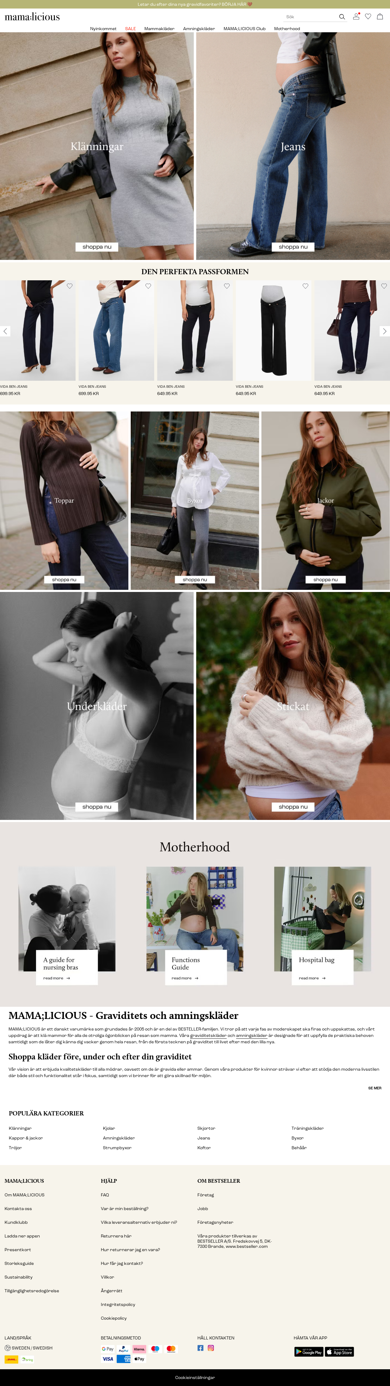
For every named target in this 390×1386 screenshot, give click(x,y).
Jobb (202, 1208)
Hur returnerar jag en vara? (130, 1249)
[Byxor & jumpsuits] (195, 500)
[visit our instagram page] (211, 1349)
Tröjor (15, 1147)
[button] (38, 330)
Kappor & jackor (26, 1138)
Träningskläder (308, 1128)
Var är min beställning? (124, 1208)
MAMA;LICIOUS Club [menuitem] (245, 28)
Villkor (107, 1277)
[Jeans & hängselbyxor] (293, 146)
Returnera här (116, 1236)
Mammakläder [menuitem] (159, 28)
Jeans (203, 1138)
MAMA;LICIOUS (24, 1181)
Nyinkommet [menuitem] (103, 28)
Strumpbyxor (117, 1147)
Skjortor (206, 1128)
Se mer (374, 1088)
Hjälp (109, 1181)
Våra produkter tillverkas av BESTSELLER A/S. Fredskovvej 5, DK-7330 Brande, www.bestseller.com (234, 1241)
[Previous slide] (5, 331)
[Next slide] (385, 331)
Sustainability (19, 1277)
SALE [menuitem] (130, 28)
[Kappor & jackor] (325, 500)
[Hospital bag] (325, 914)
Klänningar (20, 1128)
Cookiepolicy (114, 1318)
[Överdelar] (64, 500)
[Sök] (342, 17)
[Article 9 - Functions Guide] (195, 914)
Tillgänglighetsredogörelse (32, 1290)
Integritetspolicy (118, 1304)
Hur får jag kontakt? (122, 1263)
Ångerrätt (111, 1290)
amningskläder (252, 1035)
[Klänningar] (97, 146)
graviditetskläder (208, 1035)
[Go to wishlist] (368, 18)
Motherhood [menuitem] (287, 28)
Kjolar (109, 1128)
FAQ (105, 1195)
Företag (205, 1195)
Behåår (299, 1147)
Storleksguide (19, 1263)
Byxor (298, 1138)
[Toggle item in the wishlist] (70, 286)
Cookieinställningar (195, 1377)
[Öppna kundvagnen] (380, 16)
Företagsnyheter (215, 1222)
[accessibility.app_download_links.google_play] (309, 1357)
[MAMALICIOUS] (32, 19)
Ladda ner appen (22, 1236)
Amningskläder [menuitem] (199, 28)
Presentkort (18, 1249)
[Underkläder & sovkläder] (97, 706)
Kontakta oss (18, 1208)
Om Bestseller (218, 1181)
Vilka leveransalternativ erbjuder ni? (139, 1222)
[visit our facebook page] (200, 1349)
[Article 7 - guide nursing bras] (65, 914)
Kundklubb (16, 1222)
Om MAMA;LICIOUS (24, 1195)
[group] (38, 342)
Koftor (204, 1147)
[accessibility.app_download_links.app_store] (339, 1357)
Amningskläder (119, 1138)
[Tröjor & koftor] (293, 706)
